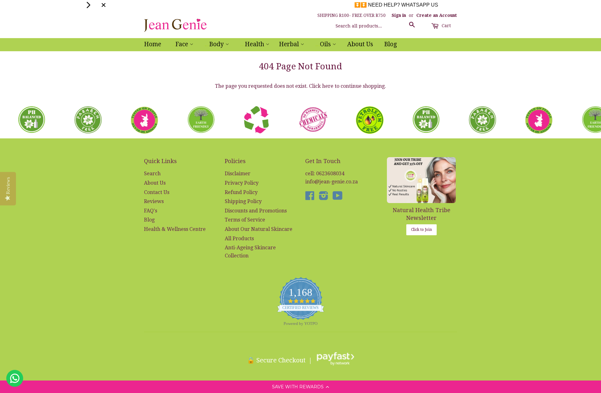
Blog (390, 44)
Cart (445, 25)
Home (152, 44)
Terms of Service (245, 220)
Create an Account (436, 15)
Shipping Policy (243, 201)
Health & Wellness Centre (175, 229)
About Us (360, 44)
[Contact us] (14, 378)
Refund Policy (241, 192)
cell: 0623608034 (324, 174)
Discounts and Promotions (256, 211)
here (327, 86)
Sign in (399, 15)
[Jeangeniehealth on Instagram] (323, 198)
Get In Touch (323, 161)
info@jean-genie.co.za (331, 182)
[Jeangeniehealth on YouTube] (337, 198)
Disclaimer (237, 174)
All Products (239, 238)
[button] (300, 387)
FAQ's (150, 211)
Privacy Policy (242, 183)
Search (152, 174)
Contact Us (156, 192)
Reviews (154, 201)
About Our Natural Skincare (258, 229)
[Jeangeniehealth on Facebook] (310, 198)
